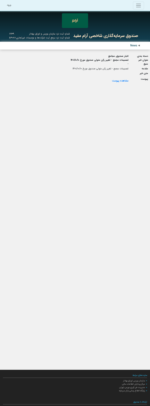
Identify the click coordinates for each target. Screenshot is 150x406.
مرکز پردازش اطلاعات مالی (133, 384)
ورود (9, 5)
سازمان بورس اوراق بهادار (134, 381)
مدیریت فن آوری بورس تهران (132, 387)
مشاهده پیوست (120, 81)
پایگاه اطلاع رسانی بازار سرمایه (132, 390)
